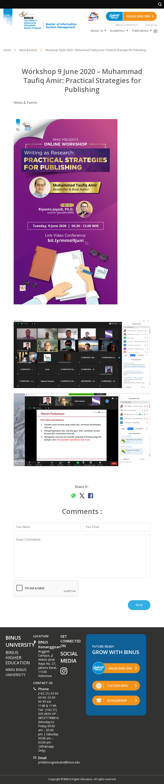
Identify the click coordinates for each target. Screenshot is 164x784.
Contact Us (151, 25)
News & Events (28, 50)
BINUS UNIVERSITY (127, 25)
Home (7, 50)
